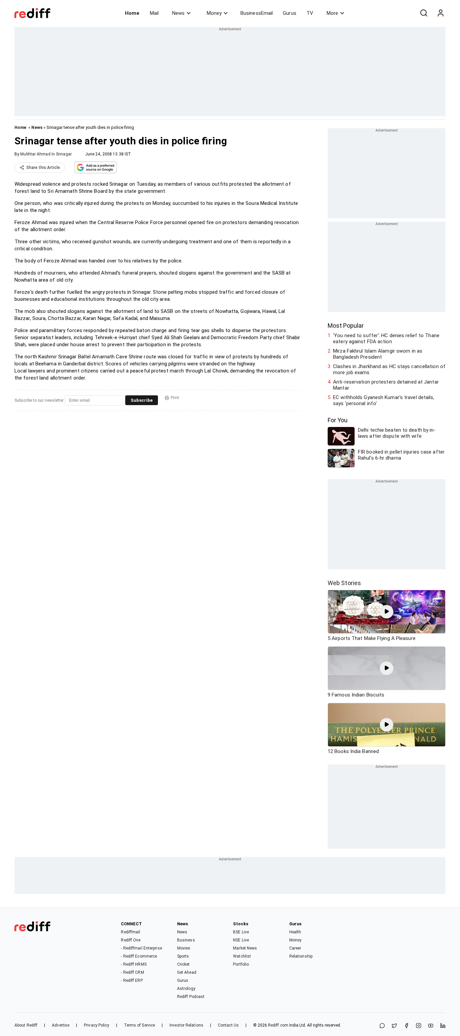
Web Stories (344, 582)
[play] (386, 611)
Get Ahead (186, 972)
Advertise (60, 1025)
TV (309, 13)
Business (186, 940)
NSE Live (241, 940)
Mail (154, 13)
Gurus (289, 13)
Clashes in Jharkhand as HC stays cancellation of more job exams (389, 369)
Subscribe (142, 400)
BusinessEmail (256, 13)
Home (132, 13)
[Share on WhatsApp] (382, 1026)
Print (175, 397)
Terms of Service (139, 1025)
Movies (184, 948)
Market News (245, 948)
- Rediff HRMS (133, 964)
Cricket (183, 964)
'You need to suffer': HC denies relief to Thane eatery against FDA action (386, 338)
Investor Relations (186, 1025)
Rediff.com (278, 1025)
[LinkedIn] (443, 1026)
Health (295, 932)
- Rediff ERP (131, 980)
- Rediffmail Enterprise (141, 948)
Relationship (301, 956)
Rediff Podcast (190, 996)
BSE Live (241, 932)
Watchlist (242, 956)
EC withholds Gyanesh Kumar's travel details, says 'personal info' (383, 400)
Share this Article (43, 167)
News (178, 13)
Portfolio (241, 964)
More (332, 13)
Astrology (186, 988)
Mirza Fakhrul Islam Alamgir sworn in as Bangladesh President (377, 354)
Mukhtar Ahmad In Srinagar (46, 154)
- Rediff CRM (132, 972)
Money (214, 13)
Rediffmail (130, 932)
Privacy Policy (96, 1025)
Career (295, 948)
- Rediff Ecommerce (139, 956)
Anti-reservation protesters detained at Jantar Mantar (386, 385)
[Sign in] (440, 13)
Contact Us (228, 1025)
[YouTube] (430, 1026)
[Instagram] (418, 1026)
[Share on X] (394, 1026)
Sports (183, 956)
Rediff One (130, 940)
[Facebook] (406, 1026)
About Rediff (25, 1025)
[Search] (424, 13)
